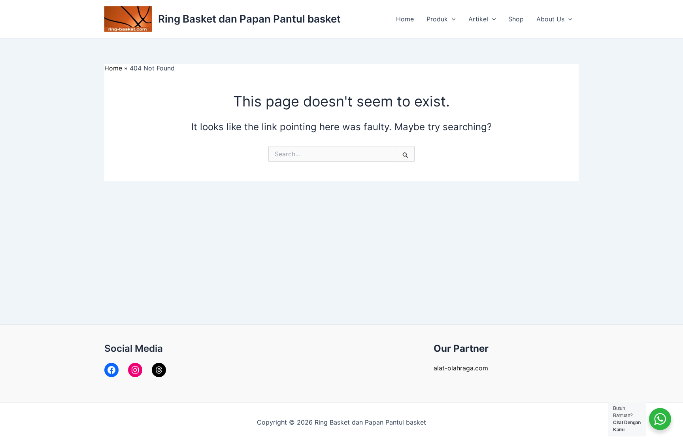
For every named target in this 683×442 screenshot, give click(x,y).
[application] (452, 19)
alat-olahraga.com (461, 368)
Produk (437, 19)
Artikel (478, 19)
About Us (550, 19)
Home (405, 19)
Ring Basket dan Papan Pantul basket (249, 19)
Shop (516, 19)
